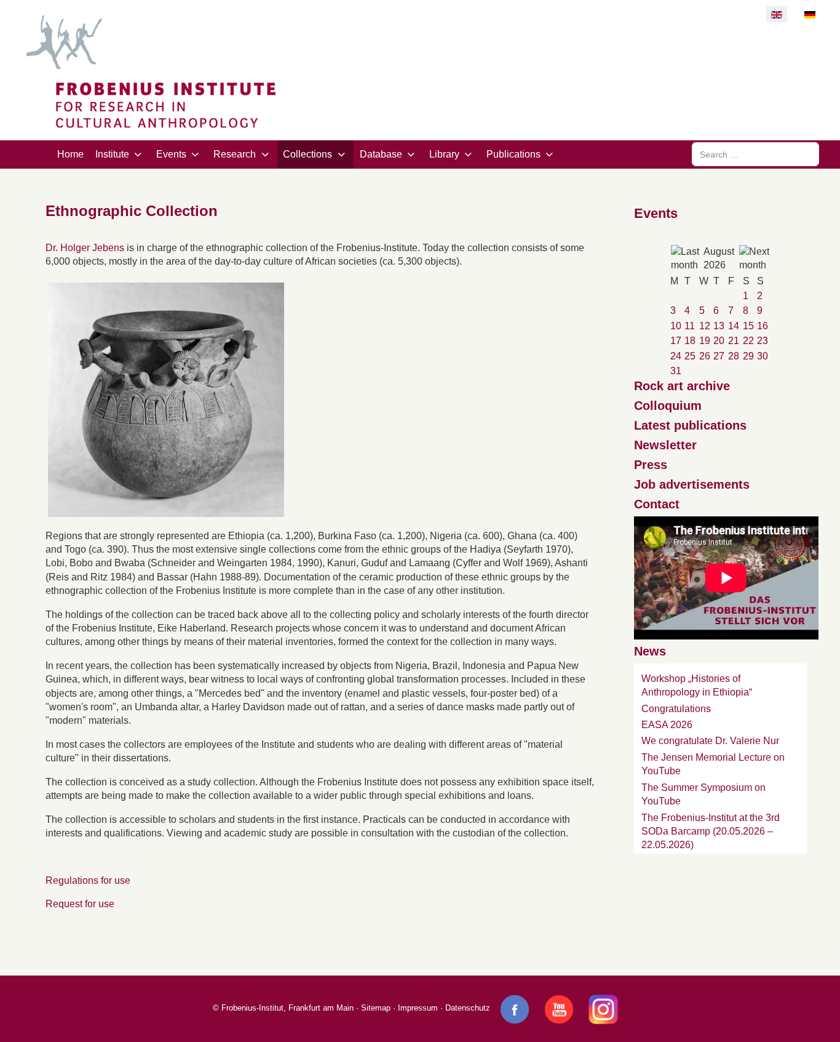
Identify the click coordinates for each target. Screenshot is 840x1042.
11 (689, 326)
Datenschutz (467, 1007)
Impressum (418, 1007)
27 (718, 356)
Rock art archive (682, 386)
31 (675, 371)
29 (748, 356)
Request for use (80, 904)
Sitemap (375, 1007)
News (650, 651)
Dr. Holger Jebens (85, 247)
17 (675, 340)
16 (762, 326)
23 (762, 340)
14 (733, 326)
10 (675, 326)
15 (748, 326)
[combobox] (755, 154)
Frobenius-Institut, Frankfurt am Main (287, 1007)
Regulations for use (88, 880)
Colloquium (668, 405)
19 (704, 340)
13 (718, 326)
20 (718, 340)
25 (689, 356)
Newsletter (665, 445)
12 (704, 326)
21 (733, 340)
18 (689, 340)
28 (733, 356)
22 (748, 340)
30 (762, 356)
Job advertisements (692, 484)
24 (675, 356)
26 (704, 356)
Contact (657, 504)
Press (650, 464)
